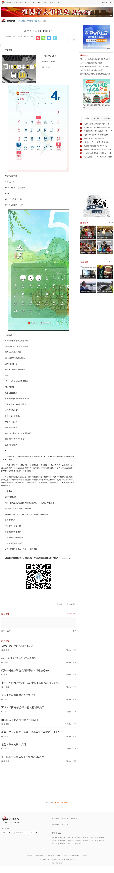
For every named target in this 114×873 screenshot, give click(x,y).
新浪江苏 (93, 840)
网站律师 (66, 855)
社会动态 (38, 21)
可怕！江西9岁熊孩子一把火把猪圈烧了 (22, 707)
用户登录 (104, 2)
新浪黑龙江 (102, 840)
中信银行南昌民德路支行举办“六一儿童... (98, 153)
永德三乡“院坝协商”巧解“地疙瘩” (91, 70)
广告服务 (49, 855)
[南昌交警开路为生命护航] (105, 280)
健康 (51, 2)
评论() (68, 650)
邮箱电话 (65, 824)
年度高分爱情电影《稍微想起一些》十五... (99, 131)
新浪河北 (70, 840)
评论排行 (97, 118)
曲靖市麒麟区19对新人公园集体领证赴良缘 (95, 74)
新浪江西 (19, 2)
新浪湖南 (62, 840)
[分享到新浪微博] (38, 38)
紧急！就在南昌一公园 (13, 744)
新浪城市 (54, 837)
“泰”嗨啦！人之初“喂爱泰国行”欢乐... (97, 142)
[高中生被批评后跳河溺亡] (88, 280)
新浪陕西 (78, 840)
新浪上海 (70, 837)
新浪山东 (70, 843)
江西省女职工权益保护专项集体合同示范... (99, 127)
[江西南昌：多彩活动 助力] (105, 241)
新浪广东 (85, 837)
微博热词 (107, 118)
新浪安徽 (85, 840)
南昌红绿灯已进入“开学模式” (17, 645)
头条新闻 (74, 818)
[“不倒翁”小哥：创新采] (88, 226)
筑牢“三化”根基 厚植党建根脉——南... (97, 124)
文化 (32, 2)
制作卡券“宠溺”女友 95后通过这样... (96, 135)
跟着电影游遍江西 (92, 105)
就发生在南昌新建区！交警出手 (18, 695)
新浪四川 (93, 837)
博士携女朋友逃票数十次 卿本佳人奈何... (98, 149)
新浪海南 (62, 843)
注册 (111, 2)
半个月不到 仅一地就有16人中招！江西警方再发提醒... (30, 682)
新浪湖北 (54, 840)
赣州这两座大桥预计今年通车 (94, 138)
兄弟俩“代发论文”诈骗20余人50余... (96, 146)
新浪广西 (78, 843)
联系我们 (57, 855)
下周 (66, 604)
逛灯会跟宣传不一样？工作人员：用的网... (99, 157)
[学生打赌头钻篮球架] (105, 265)
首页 (4, 832)
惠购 (57, 2)
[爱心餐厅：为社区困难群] (88, 241)
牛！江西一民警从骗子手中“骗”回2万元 (22, 756)
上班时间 (72, 604)
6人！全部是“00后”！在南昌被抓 (19, 658)
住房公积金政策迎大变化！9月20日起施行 (94, 66)
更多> (111, 222)
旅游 (45, 2)
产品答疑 (84, 855)
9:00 (30, 832)
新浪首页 (10, 2)
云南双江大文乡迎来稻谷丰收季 (91, 63)
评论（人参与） (28, 36)
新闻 (26, 2)
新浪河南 (62, 837)
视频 (39, 2)
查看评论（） (71, 614)
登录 (2, 631)
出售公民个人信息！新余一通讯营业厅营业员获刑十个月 (32, 732)
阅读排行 (86, 118)
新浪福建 (101, 837)
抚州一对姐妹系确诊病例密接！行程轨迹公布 (25, 670)
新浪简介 (29, 855)
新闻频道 (29, 21)
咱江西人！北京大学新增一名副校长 (21, 719)
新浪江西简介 (39, 855)
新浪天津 (78, 837)
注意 (62, 604)
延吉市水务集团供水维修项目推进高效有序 (95, 59)
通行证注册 (75, 855)
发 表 (74, 631)
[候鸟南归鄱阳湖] (105, 226)
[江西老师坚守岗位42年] (88, 265)
